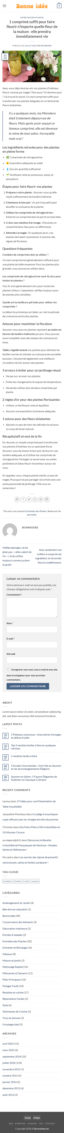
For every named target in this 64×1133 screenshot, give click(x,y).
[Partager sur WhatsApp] (17, 499)
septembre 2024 (11, 1056)
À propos (20, 1123)
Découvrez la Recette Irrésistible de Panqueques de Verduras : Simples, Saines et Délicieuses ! (29, 844)
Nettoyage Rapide (12, 966)
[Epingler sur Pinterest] (41, 499)
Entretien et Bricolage (14, 947)
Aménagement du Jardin (16, 902)
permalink (31, 514)
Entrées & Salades (12, 934)
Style (5, 1005)
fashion (18, 881)
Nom (10, 623)
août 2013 (8, 1094)
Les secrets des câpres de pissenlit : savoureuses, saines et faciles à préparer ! (30, 860)
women (35, 881)
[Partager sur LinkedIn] (47, 499)
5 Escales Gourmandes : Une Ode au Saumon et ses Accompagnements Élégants (36, 767)
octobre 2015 (10, 1075)
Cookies (32, 1123)
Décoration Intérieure (14, 928)
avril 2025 (8, 1043)
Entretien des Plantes (32, 17)
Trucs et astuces (11, 1017)
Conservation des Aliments (17, 922)
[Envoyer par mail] (35, 499)
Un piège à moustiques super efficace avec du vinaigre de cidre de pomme (30, 817)
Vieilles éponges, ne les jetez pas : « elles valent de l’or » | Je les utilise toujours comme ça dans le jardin (17, 556)
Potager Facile (10, 985)
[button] (4, 6)
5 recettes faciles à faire (24, 756)
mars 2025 (8, 1050)
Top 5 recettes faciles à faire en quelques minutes (33, 747)
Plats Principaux (11, 979)
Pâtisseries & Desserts (15, 973)
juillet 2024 (8, 1062)
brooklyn (7, 881)
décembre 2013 (11, 1088)
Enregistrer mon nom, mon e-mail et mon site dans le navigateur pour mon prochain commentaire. (32, 674)
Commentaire (14, 594)
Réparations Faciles (13, 998)
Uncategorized (10, 1024)
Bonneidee (46, 46)
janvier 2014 (9, 1082)
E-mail (11, 638)
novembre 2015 (11, 1069)
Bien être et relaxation (14, 909)
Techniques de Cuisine (14, 1011)
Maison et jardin (11, 960)
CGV (41, 1123)
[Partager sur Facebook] (23, 499)
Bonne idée (8, 915)
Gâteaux (7, 954)
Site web (11, 653)
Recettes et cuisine (12, 992)
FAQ (11, 1123)
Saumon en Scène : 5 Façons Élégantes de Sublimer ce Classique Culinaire (34, 778)
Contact (50, 1123)
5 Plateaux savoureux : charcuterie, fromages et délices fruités (36, 736)
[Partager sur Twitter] (29, 499)
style (26, 881)
